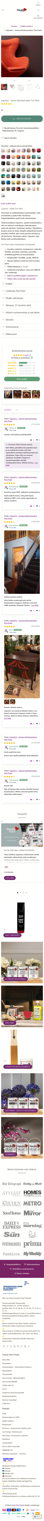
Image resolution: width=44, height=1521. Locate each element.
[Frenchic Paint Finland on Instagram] (11, 1347)
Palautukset (6, 1363)
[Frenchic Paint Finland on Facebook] (7, 1347)
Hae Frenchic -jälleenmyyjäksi (13, 1378)
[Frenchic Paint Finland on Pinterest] (18, 1347)
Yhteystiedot (7, 1374)
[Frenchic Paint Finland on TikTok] (22, 1347)
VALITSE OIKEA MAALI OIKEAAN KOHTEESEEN (19, 850)
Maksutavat (11, 334)
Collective (6, 1403)
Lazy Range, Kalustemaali (12, 1432)
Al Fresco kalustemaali (15, 979)
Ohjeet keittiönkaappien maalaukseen (22, 275)
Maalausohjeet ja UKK (10, 1417)
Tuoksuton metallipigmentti (17, 1066)
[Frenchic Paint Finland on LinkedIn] (15, 1347)
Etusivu (14, 26)
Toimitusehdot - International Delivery (17, 1367)
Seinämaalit (10, 1154)
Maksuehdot (7, 1371)
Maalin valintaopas (14, 298)
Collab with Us (8, 1385)
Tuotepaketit (7, 1443)
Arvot (4, 1389)
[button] (6, 104)
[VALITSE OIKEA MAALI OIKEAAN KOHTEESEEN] (22, 835)
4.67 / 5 (28, 355)
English (9, 283)
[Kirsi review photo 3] (12, 701)
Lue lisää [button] (34, 605)
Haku (4, 1414)
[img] (9, 424)
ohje (6, 867)
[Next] (28, 80)
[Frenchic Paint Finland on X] (25, 1347)
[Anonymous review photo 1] (22, 562)
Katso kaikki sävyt (8, 203)
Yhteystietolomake (9, 1494)
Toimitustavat (12, 327)
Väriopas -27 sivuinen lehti (18, 305)
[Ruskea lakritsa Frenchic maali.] (22, 56)
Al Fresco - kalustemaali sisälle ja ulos (16, 1428)
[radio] (3, 150)
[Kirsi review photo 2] (6, 701)
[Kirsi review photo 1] (22, 666)
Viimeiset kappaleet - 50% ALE (14, 1454)
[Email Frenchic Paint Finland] (4, 1347)
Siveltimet (9, 1023)
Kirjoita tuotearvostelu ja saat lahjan (23, 312)
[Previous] (15, 80)
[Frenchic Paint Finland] (22, 10)
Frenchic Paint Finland (17, 1505)
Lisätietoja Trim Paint (15, 291)
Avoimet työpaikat (9, 1400)
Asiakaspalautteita (9, 1396)
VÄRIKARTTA (7, 1450)
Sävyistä (9, 319)
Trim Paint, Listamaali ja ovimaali (15, 1435)
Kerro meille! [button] (22, 379)
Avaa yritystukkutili (9, 1382)
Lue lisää (10, 878)
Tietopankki (22, 813)
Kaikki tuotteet (27, 26)
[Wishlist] (38, 10)
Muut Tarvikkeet (12, 935)
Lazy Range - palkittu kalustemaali (20, 1110)
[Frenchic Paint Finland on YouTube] (29, 1347)
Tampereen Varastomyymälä (13, 1393)
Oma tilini (6, 1360)
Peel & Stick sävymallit (11, 1446)
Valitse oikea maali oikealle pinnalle (21, 279)
